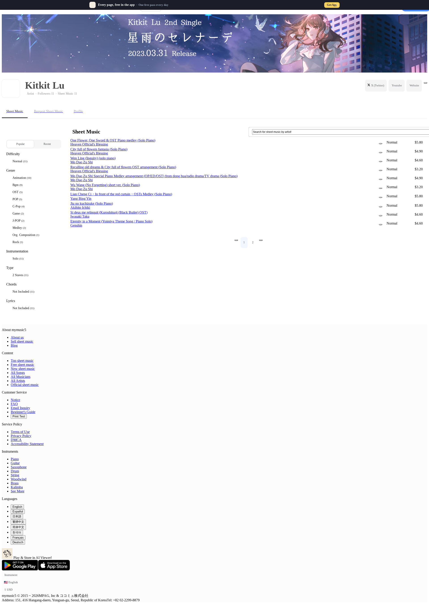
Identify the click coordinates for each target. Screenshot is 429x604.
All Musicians (20, 377)
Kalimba (17, 487)
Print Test (19, 416)
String (15, 475)
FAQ (14, 404)
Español (18, 511)
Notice (15, 400)
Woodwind (18, 479)
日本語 (17, 516)
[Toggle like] (425, 82)
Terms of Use (20, 432)
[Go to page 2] (261, 240)
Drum (15, 471)
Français (18, 537)
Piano (15, 459)
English (17, 506)
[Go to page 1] (236, 240)
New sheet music (23, 369)
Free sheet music (22, 365)
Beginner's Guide (23, 412)
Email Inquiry (20, 408)
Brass (15, 483)
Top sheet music (22, 360)
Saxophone (19, 467)
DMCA (16, 440)
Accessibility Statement (27, 444)
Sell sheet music (22, 341)
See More (17, 491)
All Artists (18, 381)
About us (17, 337)
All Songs (18, 373)
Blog (14, 345)
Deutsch (18, 542)
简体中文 (18, 527)
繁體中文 (18, 521)
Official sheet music (25, 385)
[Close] (336, 5)
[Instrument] (380, 143)
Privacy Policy (21, 436)
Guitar (15, 463)
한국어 (17, 532)
